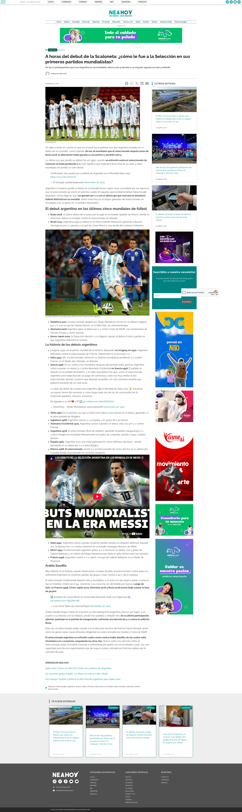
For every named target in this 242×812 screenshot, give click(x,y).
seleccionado (53, 689)
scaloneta (129, 686)
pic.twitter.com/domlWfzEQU (98, 401)
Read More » (58, 744)
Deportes (61, 50)
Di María (90, 686)
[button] (126, 83)
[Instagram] (227, 2)
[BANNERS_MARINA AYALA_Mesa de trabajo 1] (121, 42)
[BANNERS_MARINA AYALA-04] (174, 613)
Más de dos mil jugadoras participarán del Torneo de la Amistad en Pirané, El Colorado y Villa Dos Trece (174, 170)
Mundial (122, 686)
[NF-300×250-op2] (174, 421)
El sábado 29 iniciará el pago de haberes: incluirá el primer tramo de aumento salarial (173, 217)
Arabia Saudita (60, 686)
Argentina (52, 50)
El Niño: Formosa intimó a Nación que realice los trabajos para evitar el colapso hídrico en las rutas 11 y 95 (173, 119)
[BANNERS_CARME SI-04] (174, 500)
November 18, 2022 (94, 182)
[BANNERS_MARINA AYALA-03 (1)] (174, 535)
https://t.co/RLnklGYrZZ (63, 177)
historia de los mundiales (103, 686)
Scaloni (137, 686)
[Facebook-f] (239, 2)
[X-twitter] (231, 2)
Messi (116, 686)
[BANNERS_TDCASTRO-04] (174, 386)
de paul (78, 686)
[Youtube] (235, 2)
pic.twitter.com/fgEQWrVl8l (64, 600)
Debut (84, 686)
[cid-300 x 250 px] (174, 262)
